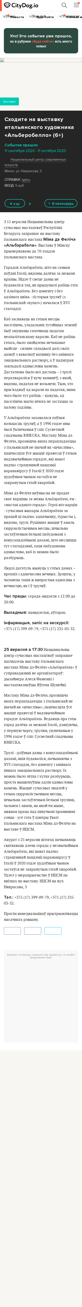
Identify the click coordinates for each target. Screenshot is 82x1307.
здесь (26, 179)
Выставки (9, 101)
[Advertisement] (41, 1002)
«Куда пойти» (43, 41)
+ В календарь (61, 204)
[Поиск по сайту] (64, 5)
